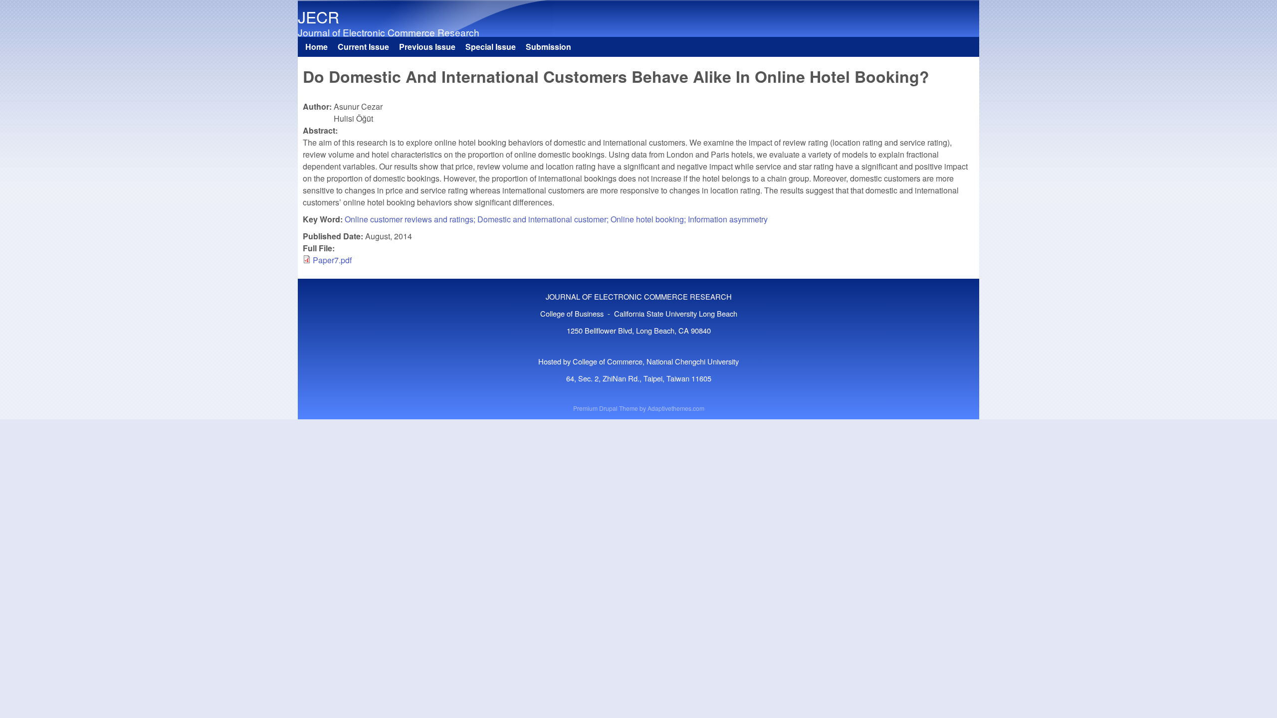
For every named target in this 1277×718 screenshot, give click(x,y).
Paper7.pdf (332, 260)
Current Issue (363, 46)
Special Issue (490, 46)
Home (316, 46)
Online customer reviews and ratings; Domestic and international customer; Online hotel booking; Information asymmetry (556, 219)
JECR (318, 16)
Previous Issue (427, 46)
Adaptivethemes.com (675, 408)
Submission (548, 46)
